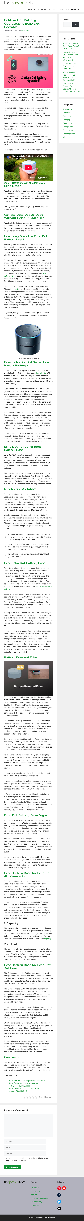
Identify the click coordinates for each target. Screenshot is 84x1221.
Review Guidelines (40, 1198)
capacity (47, 939)
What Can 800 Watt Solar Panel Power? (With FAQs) (71, 46)
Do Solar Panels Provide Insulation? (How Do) (70, 66)
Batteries (66, 113)
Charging (66, 120)
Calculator (32, 9)
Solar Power (68, 130)
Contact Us (42, 9)
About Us (51, 9)
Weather (66, 137)
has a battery (41, 373)
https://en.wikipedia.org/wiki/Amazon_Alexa (27, 1081)
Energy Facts (68, 127)
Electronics (67, 123)
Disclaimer (75, 9)
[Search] (75, 24)
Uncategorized (69, 134)
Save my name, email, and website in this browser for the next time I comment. (28, 1159)
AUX (16, 289)
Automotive (67, 109)
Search (66, 20)
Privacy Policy (64, 9)
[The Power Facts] (18, 3)
